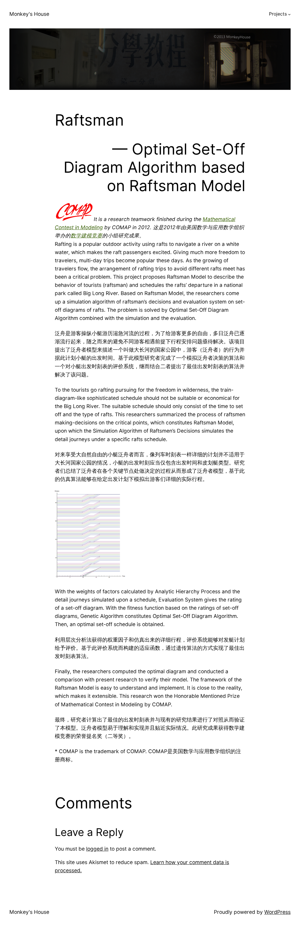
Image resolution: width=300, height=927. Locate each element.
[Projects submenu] (289, 14)
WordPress (277, 912)
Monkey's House (29, 14)
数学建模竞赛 (86, 235)
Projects (278, 14)
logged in (97, 849)
